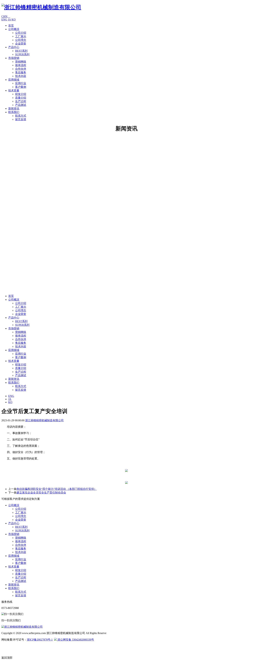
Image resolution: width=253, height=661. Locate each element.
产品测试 (20, 104)
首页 (11, 25)
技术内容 (20, 76)
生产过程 (20, 101)
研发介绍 (20, 94)
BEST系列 (21, 50)
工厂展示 (20, 36)
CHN (5, 16)
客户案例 (20, 86)
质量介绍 (20, 97)
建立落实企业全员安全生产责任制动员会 (41, 492)
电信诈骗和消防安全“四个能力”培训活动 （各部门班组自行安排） (57, 488)
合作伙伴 (20, 68)
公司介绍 (20, 32)
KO (14, 19)
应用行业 (20, 83)
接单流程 (20, 65)
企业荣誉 (20, 43)
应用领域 (13, 79)
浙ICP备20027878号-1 (40, 639)
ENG (4, 19)
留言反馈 (20, 119)
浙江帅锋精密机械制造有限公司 (44, 420)
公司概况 (13, 29)
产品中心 (13, 47)
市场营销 (13, 58)
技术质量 (13, 90)
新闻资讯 (13, 108)
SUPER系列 (22, 54)
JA (9, 19)
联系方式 (20, 115)
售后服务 (20, 72)
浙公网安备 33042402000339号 (75, 639)
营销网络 (20, 61)
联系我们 (13, 112)
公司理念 (20, 39)
